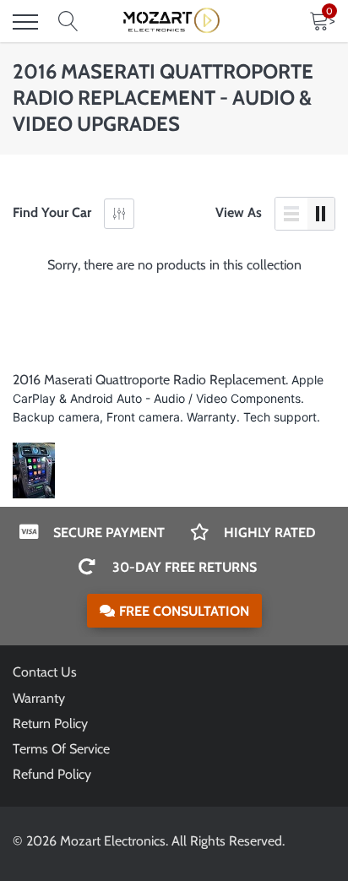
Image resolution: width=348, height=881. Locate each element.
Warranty (39, 698)
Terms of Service (61, 749)
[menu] (25, 22)
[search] (68, 22)
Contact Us (45, 672)
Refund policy (52, 774)
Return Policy (50, 723)
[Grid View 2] (320, 214)
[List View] (291, 214)
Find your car (52, 212)
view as (238, 212)
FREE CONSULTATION (184, 611)
